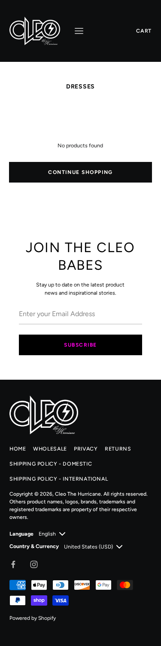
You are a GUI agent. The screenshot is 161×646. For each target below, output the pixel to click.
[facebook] (13, 564)
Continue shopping (80, 172)
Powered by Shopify (32, 618)
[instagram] (34, 564)
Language (21, 533)
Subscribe (80, 345)
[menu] (79, 31)
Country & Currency (34, 546)
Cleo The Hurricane (78, 494)
